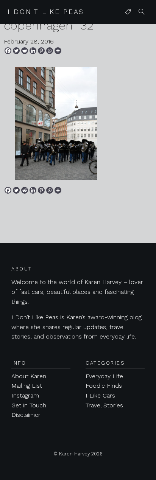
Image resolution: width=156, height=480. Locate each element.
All (126, 27)
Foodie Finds (104, 385)
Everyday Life (104, 376)
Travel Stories (104, 405)
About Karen (28, 376)
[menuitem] (128, 12)
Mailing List (26, 385)
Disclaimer (26, 414)
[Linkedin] (33, 50)
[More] (58, 50)
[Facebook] (8, 50)
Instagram (25, 395)
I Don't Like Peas (46, 12)
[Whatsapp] (49, 50)
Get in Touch (28, 405)
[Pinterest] (41, 50)
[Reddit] (24, 50)
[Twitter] (16, 50)
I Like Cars (100, 395)
